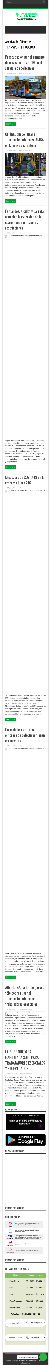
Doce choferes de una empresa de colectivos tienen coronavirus (25, 735)
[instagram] (28, 6)
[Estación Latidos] (25, 19)
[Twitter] (25, 6)
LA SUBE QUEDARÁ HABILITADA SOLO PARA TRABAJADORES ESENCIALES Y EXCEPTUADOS (25, 1060)
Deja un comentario (25, 73)
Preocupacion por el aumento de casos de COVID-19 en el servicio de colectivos (25, 62)
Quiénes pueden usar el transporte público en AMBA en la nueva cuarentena (24, 139)
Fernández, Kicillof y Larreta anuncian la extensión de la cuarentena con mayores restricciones (24, 219)
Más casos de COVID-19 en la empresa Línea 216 (24, 480)
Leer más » (10, 124)
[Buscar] (44, 2)
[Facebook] (22, 6)
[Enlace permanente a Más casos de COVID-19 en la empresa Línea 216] (25, 490)
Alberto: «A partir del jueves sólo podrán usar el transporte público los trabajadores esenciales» (24, 996)
